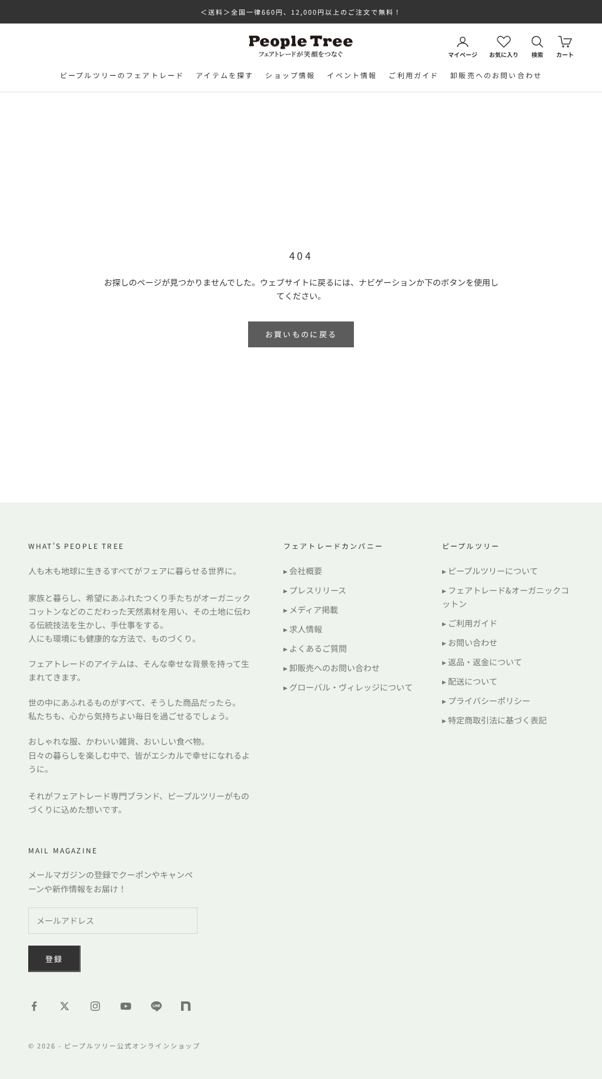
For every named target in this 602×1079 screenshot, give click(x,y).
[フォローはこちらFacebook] (34, 1006)
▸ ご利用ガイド (469, 623)
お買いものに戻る (301, 334)
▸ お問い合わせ (469, 642)
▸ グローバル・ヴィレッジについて (348, 687)
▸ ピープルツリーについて (490, 571)
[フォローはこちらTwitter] (65, 1006)
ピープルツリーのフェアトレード (122, 75)
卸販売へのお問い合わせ (496, 75)
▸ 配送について (469, 681)
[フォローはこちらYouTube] (126, 1006)
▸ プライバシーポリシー (486, 700)
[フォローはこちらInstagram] (95, 1006)
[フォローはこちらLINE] (156, 1006)
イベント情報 (352, 75)
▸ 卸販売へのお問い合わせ (331, 667)
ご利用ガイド (414, 75)
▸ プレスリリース (314, 590)
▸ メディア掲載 (310, 609)
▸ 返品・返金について (482, 662)
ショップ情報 (290, 75)
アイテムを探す (224, 75)
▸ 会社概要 (302, 571)
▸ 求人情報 (302, 629)
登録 (54, 958)
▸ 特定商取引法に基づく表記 (494, 720)
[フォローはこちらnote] (187, 1007)
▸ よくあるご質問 (315, 648)
